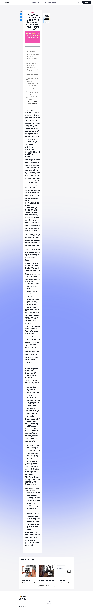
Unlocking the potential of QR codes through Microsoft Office (33, 63)
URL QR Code (32, 12)
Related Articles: (31, 89)
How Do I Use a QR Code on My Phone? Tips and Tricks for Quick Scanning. (33, 97)
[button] (21, 14)
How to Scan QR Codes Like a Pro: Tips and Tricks (33, 103)
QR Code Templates (52, 2)
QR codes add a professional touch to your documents (33, 69)
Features (34, 2)
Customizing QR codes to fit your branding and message (33, 80)
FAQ (42, 2)
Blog (45, 2)
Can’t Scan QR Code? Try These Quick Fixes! (32, 91)
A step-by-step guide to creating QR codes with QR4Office (32, 74)
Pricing (38, 2)
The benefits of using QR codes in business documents (33, 85)
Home (26, 12)
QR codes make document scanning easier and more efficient (33, 53)
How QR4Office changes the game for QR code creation (33, 58)
